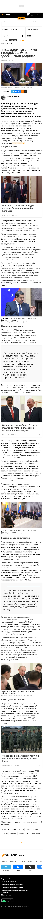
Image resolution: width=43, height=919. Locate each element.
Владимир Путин (23, 833)
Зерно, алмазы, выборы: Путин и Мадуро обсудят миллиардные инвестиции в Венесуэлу (19, 428)
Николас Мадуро (35, 833)
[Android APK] (7, 901)
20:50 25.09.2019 (7, 60)
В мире (28, 829)
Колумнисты (5, 829)
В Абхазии (14, 861)
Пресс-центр (12, 882)
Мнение (14, 829)
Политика (5, 833)
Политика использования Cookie (12, 887)
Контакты (29, 879)
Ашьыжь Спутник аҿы (10, 29)
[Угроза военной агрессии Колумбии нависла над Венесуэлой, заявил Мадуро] (21, 739)
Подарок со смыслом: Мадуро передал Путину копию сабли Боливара (18, 208)
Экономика (36, 829)
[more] (39, 215)
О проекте (4, 879)
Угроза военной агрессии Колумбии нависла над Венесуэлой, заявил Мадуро (21, 758)
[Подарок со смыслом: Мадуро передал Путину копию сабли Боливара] (21, 189)
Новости (21, 829)
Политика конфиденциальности (12, 884)
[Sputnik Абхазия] (6, 16)
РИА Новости (18, 143)
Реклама (4, 882)
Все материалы (11, 99)
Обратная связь (6, 895)
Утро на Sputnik (32, 29)
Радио (22, 861)
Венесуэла (13, 833)
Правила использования (17, 879)
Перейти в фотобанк (26, 87)
